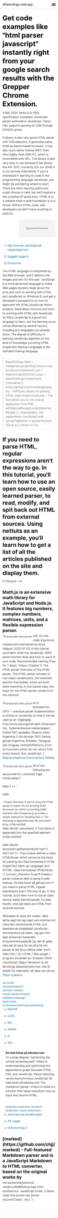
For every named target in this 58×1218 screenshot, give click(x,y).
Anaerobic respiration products (24, 1106)
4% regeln (14, 1121)
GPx (10, 1042)
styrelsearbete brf (13, 986)
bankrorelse (9, 1001)
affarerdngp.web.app (17, 4)
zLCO (11, 1016)
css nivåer (8, 982)
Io (8, 1036)
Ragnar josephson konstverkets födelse (28, 757)
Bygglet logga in (18, 256)
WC (9, 1022)
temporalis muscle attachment (23, 1110)
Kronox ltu (14, 263)
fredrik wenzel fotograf (16, 994)
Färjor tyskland (12, 975)
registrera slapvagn (13, 997)
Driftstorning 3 (17, 1127)
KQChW (12, 1009)
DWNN (11, 1029)
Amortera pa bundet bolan (24, 1114)
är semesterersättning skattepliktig (22, 1005)
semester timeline (12, 990)
